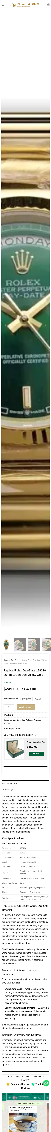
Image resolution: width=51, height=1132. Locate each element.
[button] (3, 4)
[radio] (26, 699)
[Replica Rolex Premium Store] (25, 5)
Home (6, 660)
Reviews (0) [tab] (7, 790)
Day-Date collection (14, 960)
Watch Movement (11, 699)
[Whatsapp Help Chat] (46, 1083)
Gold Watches (27, 720)
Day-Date (14, 660)
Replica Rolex (14, 728)
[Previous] (5, 325)
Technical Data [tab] (10, 783)
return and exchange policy (19, 1061)
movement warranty (27, 1054)
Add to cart (25, 707)
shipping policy (20, 1047)
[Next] (45, 325)
